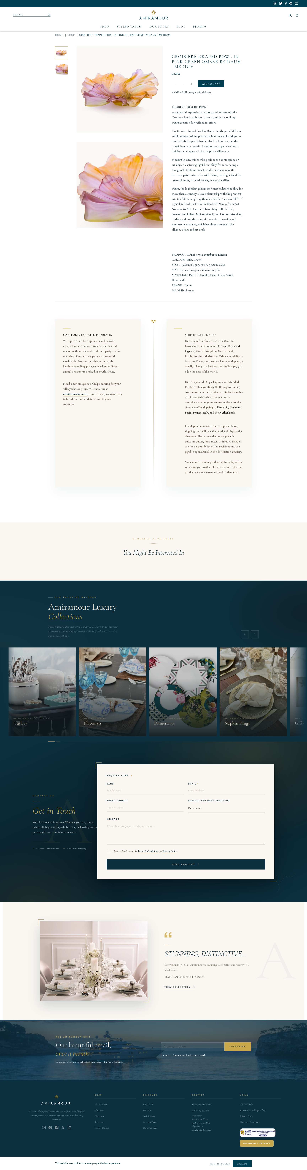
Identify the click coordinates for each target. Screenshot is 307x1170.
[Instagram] (44, 1127)
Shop (104, 26)
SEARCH (18, 14)
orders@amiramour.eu (201, 1104)
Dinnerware (100, 1116)
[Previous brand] (245, 634)
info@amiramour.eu (75, 394)
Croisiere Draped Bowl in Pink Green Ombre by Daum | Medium (206, 61)
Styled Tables (129, 26)
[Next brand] (255, 634)
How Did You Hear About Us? (209, 801)
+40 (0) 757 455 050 (200, 1110)
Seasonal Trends (150, 1122)
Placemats (99, 1110)
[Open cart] (297, 15)
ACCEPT (242, 1163)
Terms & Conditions (148, 851)
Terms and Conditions (249, 1122)
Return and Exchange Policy (252, 1110)
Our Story (159, 26)
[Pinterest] (50, 1127)
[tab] (50, 741)
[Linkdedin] (63, 1127)
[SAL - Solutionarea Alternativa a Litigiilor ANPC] (258, 1132)
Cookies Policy (246, 1104)
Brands (200, 26)
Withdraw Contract (256, 1143)
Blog (181, 26)
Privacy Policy (170, 851)
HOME (59, 35)
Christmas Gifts (150, 1128)
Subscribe (237, 1047)
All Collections (101, 1104)
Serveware (99, 1122)
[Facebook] (56, 1127)
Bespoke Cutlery (102, 1128)
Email (192, 784)
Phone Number (117, 801)
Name (110, 784)
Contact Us (148, 1104)
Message (113, 819)
